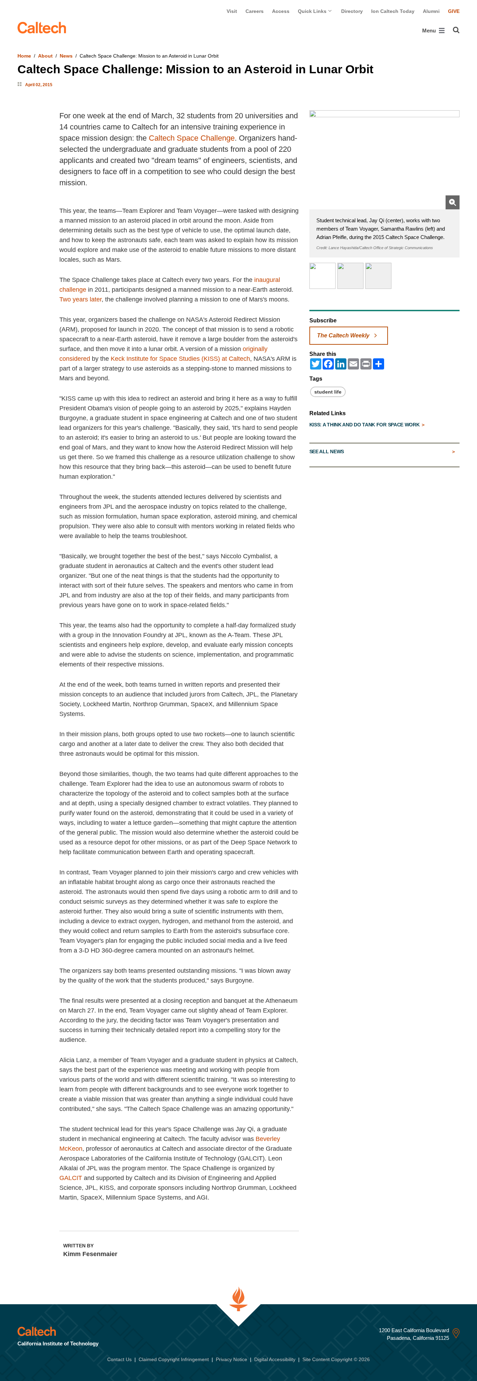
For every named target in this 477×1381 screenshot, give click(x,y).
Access (280, 11)
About (45, 56)
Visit (232, 11)
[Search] (456, 30)
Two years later (80, 299)
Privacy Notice (231, 1359)
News (66, 56)
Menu (429, 30)
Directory (352, 11)
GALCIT (70, 1177)
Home (24, 56)
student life (328, 392)
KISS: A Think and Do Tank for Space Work (365, 424)
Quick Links (313, 11)
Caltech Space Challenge (192, 138)
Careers (254, 11)
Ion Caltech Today (392, 11)
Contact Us (119, 1359)
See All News (326, 451)
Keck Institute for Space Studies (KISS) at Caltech (180, 358)
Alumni (431, 11)
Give (454, 11)
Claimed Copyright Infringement (174, 1359)
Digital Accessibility (274, 1359)
